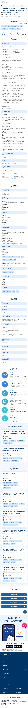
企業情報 (17, 34)
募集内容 (3, 34)
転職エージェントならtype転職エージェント (7, 2)
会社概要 (4, 681)
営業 (18, 5)
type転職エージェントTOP (8, 654)
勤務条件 (10, 34)
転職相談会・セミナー (7, 665)
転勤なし (19, 28)
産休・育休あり (12, 28)
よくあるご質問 (6, 673)
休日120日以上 (4, 28)
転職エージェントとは (7, 658)
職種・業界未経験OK (12, 26)
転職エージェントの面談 (7, 661)
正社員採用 (4, 26)
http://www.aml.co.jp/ (6, 312)
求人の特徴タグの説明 (21, 23)
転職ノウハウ (5, 669)
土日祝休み (20, 26)
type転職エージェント (1, 5)
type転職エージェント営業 (9, 5)
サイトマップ (5, 677)
